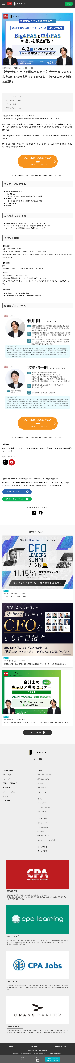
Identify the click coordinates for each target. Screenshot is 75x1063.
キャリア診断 (42, 851)
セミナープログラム (13, 96)
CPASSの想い (8, 770)
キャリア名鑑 (42, 847)
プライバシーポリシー (60, 1046)
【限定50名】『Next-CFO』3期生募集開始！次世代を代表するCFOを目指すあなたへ (35, 664)
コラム (40, 770)
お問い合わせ (34, 1046)
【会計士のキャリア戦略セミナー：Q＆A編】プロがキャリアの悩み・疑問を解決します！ (37, 722)
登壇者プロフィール (13, 108)
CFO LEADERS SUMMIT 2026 (15, 597)
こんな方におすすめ (13, 100)
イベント (41, 799)
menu (3, 4)
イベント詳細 (11, 104)
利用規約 (52, 1053)
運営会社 (11, 1046)
